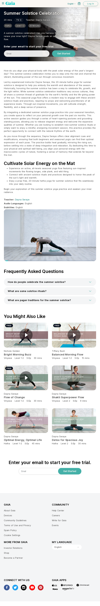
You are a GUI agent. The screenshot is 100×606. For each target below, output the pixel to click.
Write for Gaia (59, 520)
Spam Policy (10, 530)
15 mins (86, 358)
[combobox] (67, 547)
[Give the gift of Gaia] (79, 3)
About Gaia (9, 510)
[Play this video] (26, 335)
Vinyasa (8, 358)
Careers (56, 515)
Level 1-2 (19, 358)
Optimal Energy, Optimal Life (23, 440)
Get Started (63, 53)
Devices (8, 515)
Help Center (58, 510)
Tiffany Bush (58, 351)
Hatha (7, 443)
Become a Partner (13, 558)
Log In (90, 3)
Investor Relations (13, 548)
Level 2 (66, 401)
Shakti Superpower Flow (68, 397)
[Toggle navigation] (3, 3)
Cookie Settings (12, 535)
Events (55, 525)
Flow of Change (14, 397)
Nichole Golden (12, 351)
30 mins (38, 358)
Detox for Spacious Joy (67, 440)
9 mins (83, 401)
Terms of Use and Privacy (17, 525)
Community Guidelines (15, 520)
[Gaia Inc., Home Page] (10, 3)
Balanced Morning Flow (67, 354)
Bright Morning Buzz (17, 354)
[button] (50, 282)
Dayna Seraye (43, 20)
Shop (6, 553)
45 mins (36, 443)
